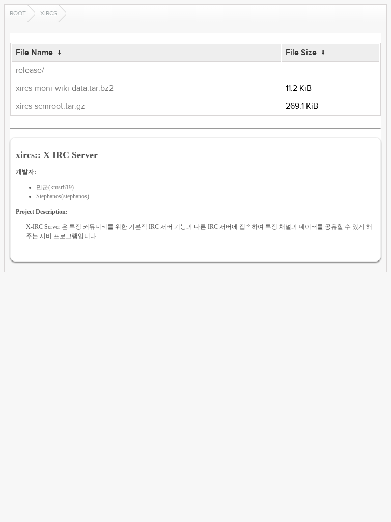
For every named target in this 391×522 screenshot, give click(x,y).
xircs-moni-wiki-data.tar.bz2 (65, 88)
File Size (301, 52)
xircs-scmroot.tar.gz (50, 106)
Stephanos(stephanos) (62, 196)
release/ (30, 70)
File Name (34, 52)
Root (18, 13)
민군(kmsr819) (55, 187)
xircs (48, 13)
